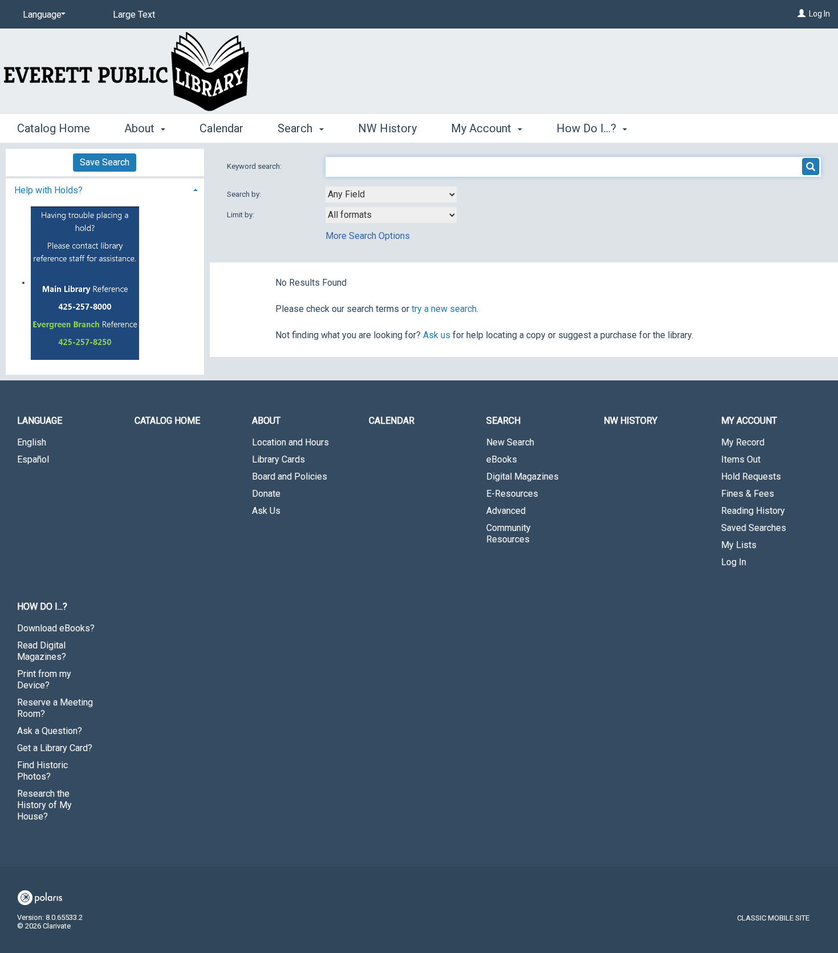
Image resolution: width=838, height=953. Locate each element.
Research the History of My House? (44, 805)
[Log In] (802, 13)
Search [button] (296, 128)
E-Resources (512, 493)
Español (33, 459)
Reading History (753, 510)
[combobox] (391, 194)
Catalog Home (53, 128)
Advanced (506, 510)
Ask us (436, 335)
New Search (510, 442)
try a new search (444, 308)
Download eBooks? (56, 628)
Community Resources (508, 533)
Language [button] (39, 420)
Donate (266, 493)
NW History (387, 128)
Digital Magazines (522, 476)
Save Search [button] (104, 162)
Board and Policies (289, 476)
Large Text (134, 14)
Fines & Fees (747, 493)
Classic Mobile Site (773, 918)
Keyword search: (255, 166)
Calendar (221, 128)
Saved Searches (753, 527)
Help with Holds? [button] (48, 190)
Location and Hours (290, 442)
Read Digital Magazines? (41, 651)
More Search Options (368, 235)
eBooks (501, 459)
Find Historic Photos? (42, 771)
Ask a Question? (49, 730)
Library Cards (278, 459)
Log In (819, 13)
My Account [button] (482, 128)
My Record (742, 442)
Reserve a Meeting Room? (55, 708)
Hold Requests (751, 476)
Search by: (245, 194)
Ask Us (266, 510)
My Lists (738, 545)
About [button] (140, 128)
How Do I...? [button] (587, 128)
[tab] (105, 189)
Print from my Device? (44, 679)
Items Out (740, 459)
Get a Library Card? (54, 748)
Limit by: (241, 214)
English (31, 442)
